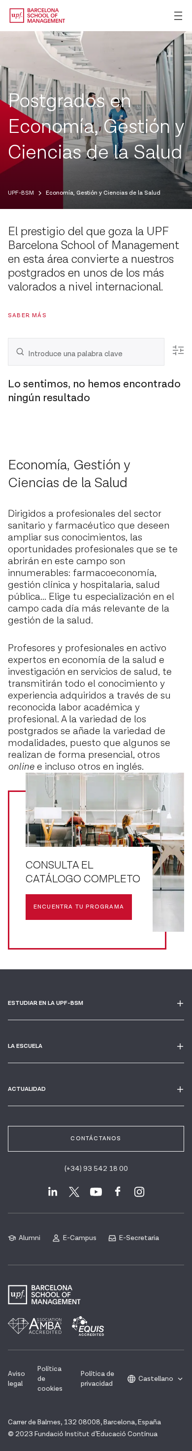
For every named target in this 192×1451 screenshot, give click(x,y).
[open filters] (178, 350)
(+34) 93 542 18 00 (96, 1168)
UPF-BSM (21, 193)
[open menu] (178, 16)
